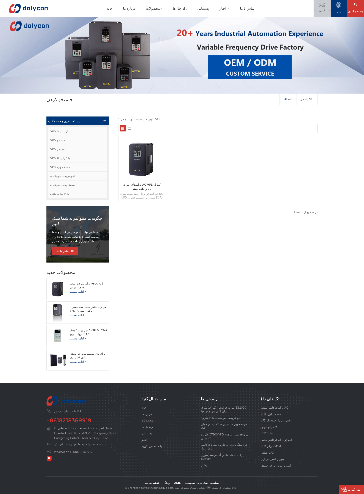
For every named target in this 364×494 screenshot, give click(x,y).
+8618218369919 (68, 420)
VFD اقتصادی (58, 140)
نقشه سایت (152, 483)
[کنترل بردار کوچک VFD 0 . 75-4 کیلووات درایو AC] (57, 336)
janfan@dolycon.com (88, 444)
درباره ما (129, 8)
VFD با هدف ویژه (60, 167)
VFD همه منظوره (271, 414)
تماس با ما (247, 8)
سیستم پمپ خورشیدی (62, 185)
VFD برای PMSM (271, 446)
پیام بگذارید (354, 489)
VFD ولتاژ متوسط (60, 131)
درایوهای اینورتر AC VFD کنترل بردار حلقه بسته (142, 187)
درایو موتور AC (269, 426)
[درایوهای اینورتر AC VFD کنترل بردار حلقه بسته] (142, 179)
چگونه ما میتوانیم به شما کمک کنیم (77, 221)
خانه (109, 8)
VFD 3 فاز (267, 433)
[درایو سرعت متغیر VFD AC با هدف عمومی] (57, 289)
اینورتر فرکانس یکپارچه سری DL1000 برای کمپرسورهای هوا (223, 409)
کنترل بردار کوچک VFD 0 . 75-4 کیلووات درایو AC (88, 332)
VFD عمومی (57, 149)
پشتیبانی (203, 8)
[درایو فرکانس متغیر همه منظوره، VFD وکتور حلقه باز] (57, 312)
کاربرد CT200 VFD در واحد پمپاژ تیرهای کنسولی (224, 436)
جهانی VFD (267, 452)
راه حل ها (180, 8)
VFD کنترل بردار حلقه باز (275, 420)
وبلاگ (166, 483)
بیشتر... (205, 465)
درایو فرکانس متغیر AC (274, 407)
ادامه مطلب (77, 291)
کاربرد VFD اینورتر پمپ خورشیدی (221, 417)
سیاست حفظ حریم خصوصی (202, 483)
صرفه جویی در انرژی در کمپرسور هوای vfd (224, 426)
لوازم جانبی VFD (59, 193)
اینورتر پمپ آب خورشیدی (276, 465)
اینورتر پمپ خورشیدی (62, 176)
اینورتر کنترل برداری (273, 459)
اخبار (223, 8)
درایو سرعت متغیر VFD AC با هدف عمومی (87, 285)
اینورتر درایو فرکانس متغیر (276, 439)
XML (177, 483)
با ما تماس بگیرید (151, 446)
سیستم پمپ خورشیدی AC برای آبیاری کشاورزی (87, 355)
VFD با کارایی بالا (60, 158)
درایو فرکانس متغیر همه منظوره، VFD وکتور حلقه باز (88, 308)
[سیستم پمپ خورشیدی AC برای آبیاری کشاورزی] (57, 359)
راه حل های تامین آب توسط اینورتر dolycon (221, 456)
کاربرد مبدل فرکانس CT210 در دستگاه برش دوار (224, 446)
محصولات (153, 8)
